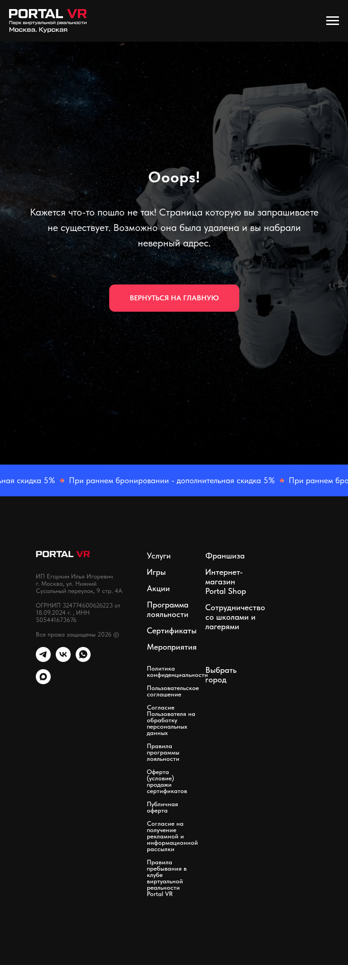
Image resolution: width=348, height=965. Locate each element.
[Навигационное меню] (332, 20)
